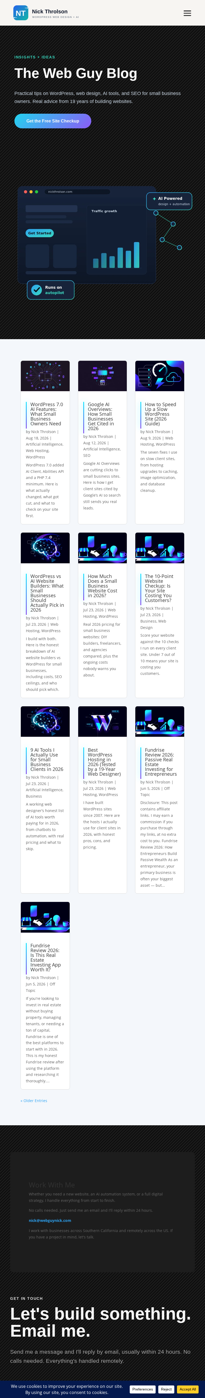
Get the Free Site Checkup (52, 121)
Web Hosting (37, 450)
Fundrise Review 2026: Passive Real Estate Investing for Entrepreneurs (161, 762)
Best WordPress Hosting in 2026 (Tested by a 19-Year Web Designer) (104, 762)
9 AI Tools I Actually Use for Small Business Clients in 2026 (46, 759)
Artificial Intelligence (44, 444)
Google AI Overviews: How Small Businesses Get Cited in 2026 (101, 416)
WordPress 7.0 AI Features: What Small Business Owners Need (46, 414)
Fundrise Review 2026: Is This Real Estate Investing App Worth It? (45, 957)
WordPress (35, 457)
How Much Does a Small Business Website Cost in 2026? (102, 586)
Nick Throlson (43, 431)
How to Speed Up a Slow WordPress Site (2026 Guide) (160, 414)
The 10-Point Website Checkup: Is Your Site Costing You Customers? (159, 588)
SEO (86, 455)
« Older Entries (34, 1100)
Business (148, 621)
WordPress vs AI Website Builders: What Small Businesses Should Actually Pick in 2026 (47, 593)
